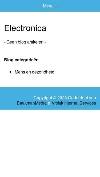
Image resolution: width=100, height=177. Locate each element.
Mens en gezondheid (34, 72)
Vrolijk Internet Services (74, 103)
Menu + (50, 6)
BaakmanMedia (32, 103)
